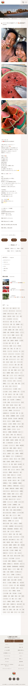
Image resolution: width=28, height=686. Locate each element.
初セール (15, 459)
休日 (16, 321)
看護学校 (21, 507)
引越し (12, 348)
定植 (8, 340)
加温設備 (9, 329)
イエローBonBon (5, 378)
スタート (8, 574)
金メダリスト (10, 577)
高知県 (11, 346)
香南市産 (14, 424)
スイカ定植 (11, 550)
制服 (16, 383)
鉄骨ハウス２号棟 (17, 555)
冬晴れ (12, 542)
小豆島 (11, 510)
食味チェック (13, 475)
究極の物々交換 (15, 485)
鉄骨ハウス (14, 308)
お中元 (6, 386)
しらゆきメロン (5, 459)
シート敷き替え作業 (9, 442)
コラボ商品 (21, 340)
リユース (9, 335)
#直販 (8, 251)
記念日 (10, 337)
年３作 (10, 386)
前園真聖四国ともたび (10, 450)
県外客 (9, 475)
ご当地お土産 (20, 561)
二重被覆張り (15, 504)
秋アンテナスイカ (6, 321)
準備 (21, 367)
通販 (4, 308)
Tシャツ (9, 383)
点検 (4, 362)
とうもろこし (22, 485)
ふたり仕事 (22, 415)
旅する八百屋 (19, 604)
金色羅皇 (12, 461)
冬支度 (17, 415)
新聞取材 (10, 472)
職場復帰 (21, 453)
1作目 (4, 405)
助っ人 (4, 372)
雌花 (22, 413)
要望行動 (4, 528)
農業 (7, 337)
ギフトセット (15, 386)
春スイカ (4, 582)
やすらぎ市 (5, 537)
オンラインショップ (12, 359)
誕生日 (12, 362)
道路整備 (8, 372)
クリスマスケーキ (16, 537)
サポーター (18, 499)
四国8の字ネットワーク (7, 467)
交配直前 (4, 563)
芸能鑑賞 (16, 550)
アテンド (4, 397)
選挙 (19, 504)
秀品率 (13, 493)
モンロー (4, 601)
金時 (18, 364)
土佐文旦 (4, 340)
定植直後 (9, 407)
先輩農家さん (5, 483)
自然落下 (13, 601)
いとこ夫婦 (5, 561)
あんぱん (21, 588)
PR (11, 518)
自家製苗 (4, 502)
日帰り (21, 528)
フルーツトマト (18, 311)
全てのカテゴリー (7, 260)
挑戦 (22, 424)
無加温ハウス (18, 421)
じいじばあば (5, 445)
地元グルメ (10, 394)
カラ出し (10, 391)
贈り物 (23, 612)
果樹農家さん (14, 561)
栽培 (14, 609)
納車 (18, 343)
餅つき (18, 539)
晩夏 (19, 405)
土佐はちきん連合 (15, 467)
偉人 (15, 362)
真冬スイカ (5, 432)
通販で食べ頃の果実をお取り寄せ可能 (9, 224)
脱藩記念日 (8, 456)
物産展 (9, 580)
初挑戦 (15, 370)
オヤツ (16, 598)
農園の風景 (22, 445)
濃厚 (21, 569)
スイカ (7, 308)
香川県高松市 (16, 528)
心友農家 (4, 313)
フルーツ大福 (5, 343)
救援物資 (20, 483)
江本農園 (12, 574)
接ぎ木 (7, 405)
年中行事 (19, 346)
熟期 (9, 469)
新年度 (4, 574)
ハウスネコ (14, 429)
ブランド (15, 612)
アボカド (19, 424)
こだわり (4, 612)
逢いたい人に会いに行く (19, 526)
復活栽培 (9, 493)
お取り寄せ (11, 235)
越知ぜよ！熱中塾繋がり (17, 510)
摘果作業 (16, 340)
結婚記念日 (9, 477)
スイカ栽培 (15, 389)
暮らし (22, 324)
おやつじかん (5, 472)
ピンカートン (5, 534)
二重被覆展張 (13, 415)
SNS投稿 (4, 566)
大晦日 (4, 542)
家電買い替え (16, 547)
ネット (16, 378)
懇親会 (12, 372)
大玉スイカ (6, 262)
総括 (19, 596)
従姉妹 (20, 598)
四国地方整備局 (10, 528)
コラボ (22, 354)
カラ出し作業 (5, 545)
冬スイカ (9, 421)
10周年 (9, 606)
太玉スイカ (14, 477)
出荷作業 (4, 429)
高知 (19, 459)
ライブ (23, 407)
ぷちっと (18, 429)
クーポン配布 (5, 526)
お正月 (21, 542)
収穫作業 (7, 440)
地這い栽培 (22, 582)
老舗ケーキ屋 (5, 539)
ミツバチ (11, 375)
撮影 (19, 383)
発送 (7, 356)
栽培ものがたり (15, 472)
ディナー (15, 375)
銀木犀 (8, 604)
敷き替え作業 (16, 563)
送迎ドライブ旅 (5, 448)
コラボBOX (10, 424)
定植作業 (13, 407)
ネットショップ (10, 502)
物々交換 (9, 480)
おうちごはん (5, 327)
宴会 (23, 370)
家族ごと (9, 569)
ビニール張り (5, 410)
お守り (13, 453)
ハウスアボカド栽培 (20, 512)
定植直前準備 (14, 496)
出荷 (12, 343)
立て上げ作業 (12, 413)
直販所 (20, 534)
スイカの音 (5, 469)
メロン (17, 316)
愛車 (21, 335)
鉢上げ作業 (12, 399)
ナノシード (14, 515)
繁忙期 (4, 375)
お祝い (22, 359)
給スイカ (4, 453)
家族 (16, 313)
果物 (12, 598)
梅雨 (18, 585)
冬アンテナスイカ (6, 324)
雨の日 (20, 467)
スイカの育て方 (9, 319)
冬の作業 (17, 601)
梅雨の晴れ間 (22, 585)
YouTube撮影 (15, 518)
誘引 (4, 547)
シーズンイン (15, 397)
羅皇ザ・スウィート (16, 367)
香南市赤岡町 (15, 432)
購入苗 (22, 402)
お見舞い (9, 426)
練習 (10, 593)
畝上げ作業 (9, 397)
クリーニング (11, 364)
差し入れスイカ (16, 577)
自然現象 (6, 488)
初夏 (15, 364)
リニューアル (10, 351)
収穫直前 (9, 601)
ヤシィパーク (5, 585)
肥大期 (4, 609)
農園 (23, 609)
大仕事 (21, 493)
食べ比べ (4, 475)
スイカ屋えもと (18, 574)
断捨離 (13, 335)
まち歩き (7, 362)
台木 (8, 399)
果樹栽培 (10, 410)
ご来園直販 (5, 596)
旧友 (18, 507)
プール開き (19, 593)
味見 (4, 456)
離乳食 (17, 445)
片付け (19, 389)
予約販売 (20, 523)
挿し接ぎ (11, 405)
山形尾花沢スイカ (6, 413)
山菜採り (10, 609)
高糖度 (18, 569)
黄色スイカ (19, 477)
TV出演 (17, 450)
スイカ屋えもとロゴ (18, 571)
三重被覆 (9, 432)
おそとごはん (19, 337)
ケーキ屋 (22, 537)
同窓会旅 (14, 512)
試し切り (4, 531)
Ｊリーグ (14, 569)
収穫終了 (4, 493)
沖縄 (8, 531)
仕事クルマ (22, 437)
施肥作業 (14, 545)
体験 (17, 394)
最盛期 (12, 596)
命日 (7, 547)
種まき (20, 397)
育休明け (17, 453)
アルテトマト (11, 553)
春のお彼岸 (5, 569)
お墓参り (10, 547)
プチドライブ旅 (19, 362)
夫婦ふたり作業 (5, 550)
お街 (17, 407)
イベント (14, 346)
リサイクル (22, 332)
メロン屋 (4, 402)
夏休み (16, 596)
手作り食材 (14, 593)
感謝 (12, 370)
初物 (10, 515)
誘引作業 (9, 496)
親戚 (7, 359)
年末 (21, 539)
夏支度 (15, 464)
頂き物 (17, 329)
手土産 (10, 483)
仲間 (4, 337)
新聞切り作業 (12, 488)
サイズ (9, 612)
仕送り (23, 555)
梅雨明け (14, 590)
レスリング (5, 577)
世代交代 (17, 332)
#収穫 (22, 248)
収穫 (9, 327)
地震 (18, 545)
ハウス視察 (22, 480)
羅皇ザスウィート (18, 461)
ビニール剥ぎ (5, 391)
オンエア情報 (5, 437)
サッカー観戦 (5, 499)
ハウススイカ (19, 381)
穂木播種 (4, 504)
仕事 (6, 394)
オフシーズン (15, 319)
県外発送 (4, 485)
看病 (18, 480)
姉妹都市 (4, 580)
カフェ (10, 367)
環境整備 (4, 426)
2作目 (11, 523)
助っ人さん (5, 370)
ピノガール (11, 378)
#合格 (18, 248)
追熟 (14, 534)
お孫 (23, 440)
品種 (17, 609)
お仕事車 (4, 348)
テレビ (4, 450)
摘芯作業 (8, 542)
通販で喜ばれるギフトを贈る (7, 221)
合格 (4, 440)
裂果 (4, 442)
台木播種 (15, 502)
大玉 (10, 308)
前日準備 (7, 415)
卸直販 (4, 461)
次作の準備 (19, 580)
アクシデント (5, 464)
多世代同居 (12, 332)
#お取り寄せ (18, 251)
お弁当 (23, 351)
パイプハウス (5, 311)
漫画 (21, 316)
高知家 (22, 356)
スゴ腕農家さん (18, 399)
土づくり (17, 493)
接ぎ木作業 (14, 507)
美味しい (14, 235)
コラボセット (14, 327)
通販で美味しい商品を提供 (6, 228)
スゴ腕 (4, 356)
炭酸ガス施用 (21, 418)
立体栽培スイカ (13, 604)
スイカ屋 (21, 394)
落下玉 (9, 507)
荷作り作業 (20, 518)
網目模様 (20, 378)
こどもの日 (11, 585)
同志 (15, 553)
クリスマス (12, 531)
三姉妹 (4, 571)
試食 (23, 604)
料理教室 (9, 520)
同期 (4, 510)
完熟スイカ (19, 448)
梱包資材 (17, 488)
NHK (15, 434)
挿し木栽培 (13, 588)
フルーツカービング (16, 410)
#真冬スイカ (13, 248)
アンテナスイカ (3, 235)
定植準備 (16, 440)
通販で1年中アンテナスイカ (7, 218)
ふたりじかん (18, 558)
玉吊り (14, 381)
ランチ (18, 359)
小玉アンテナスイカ (6, 491)
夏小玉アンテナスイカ (14, 491)
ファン (20, 313)
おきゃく (19, 370)
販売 (9, 343)
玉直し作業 (5, 507)
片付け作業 (14, 437)
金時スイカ (18, 469)
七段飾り (4, 555)
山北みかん (5, 424)
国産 (17, 426)
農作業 (15, 356)
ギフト (8, 235)
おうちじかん (15, 351)
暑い (18, 391)
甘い (19, 612)
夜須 (12, 464)
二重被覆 (13, 421)
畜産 (11, 321)
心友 (4, 359)
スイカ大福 (10, 537)
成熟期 (11, 448)
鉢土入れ (11, 459)
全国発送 (23, 459)
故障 (13, 329)
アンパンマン (5, 590)
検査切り (14, 448)
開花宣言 (12, 571)
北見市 (22, 577)
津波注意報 (22, 545)
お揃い (13, 383)
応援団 (23, 596)
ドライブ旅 (22, 391)
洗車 (18, 437)
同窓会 (7, 510)
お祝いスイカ (22, 563)
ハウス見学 (19, 475)
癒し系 (12, 555)
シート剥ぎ (16, 442)
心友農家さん (10, 485)
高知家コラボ (5, 553)
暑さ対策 (18, 590)
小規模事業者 (11, 526)
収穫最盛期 (5, 606)
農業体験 (17, 324)
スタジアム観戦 (11, 558)
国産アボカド (18, 531)
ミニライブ (17, 520)
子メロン (4, 477)
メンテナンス (5, 364)
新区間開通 (9, 566)
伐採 (4, 434)
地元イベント (21, 432)
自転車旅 (9, 453)
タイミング (13, 469)
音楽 (20, 407)
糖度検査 (14, 337)
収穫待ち (21, 488)
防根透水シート (10, 563)
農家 (8, 332)
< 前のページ (4, 240)
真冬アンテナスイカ (11, 313)
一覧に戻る (14, 240)
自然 (17, 348)
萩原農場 (14, 582)
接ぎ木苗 (4, 399)
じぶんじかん (5, 558)
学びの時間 (20, 464)
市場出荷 (9, 429)
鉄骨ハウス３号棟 (6, 523)
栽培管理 (4, 407)
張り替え (4, 381)
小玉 (20, 609)
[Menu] (25, 2)
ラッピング (5, 354)
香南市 (19, 515)
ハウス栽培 (5, 329)
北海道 (9, 402)
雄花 (4, 415)
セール (12, 456)
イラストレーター (11, 354)
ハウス (21, 372)
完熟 (17, 534)
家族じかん (17, 542)
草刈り (7, 515)
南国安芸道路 (22, 566)
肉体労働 (14, 391)
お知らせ (7, 434)
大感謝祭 (13, 606)
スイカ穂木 (9, 504)
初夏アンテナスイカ (19, 606)
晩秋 (21, 601)
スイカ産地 (9, 582)
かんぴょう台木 (21, 502)
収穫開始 (21, 491)
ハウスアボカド (5, 598)
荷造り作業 (21, 426)
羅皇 (21, 364)
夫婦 (19, 321)
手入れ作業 (15, 418)
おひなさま (19, 553)
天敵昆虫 (4, 496)
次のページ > (23, 240)
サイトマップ (21, 668)
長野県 (9, 561)
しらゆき (22, 383)
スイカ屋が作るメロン (18, 456)
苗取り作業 (19, 496)
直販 (11, 324)
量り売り (10, 534)
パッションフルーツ (6, 588)
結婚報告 (10, 545)
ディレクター (18, 354)
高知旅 (10, 437)
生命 (8, 348)
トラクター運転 (5, 593)
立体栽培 (4, 332)
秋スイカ (4, 421)
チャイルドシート (12, 445)
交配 (7, 375)
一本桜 (8, 571)
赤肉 (9, 596)
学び (14, 324)
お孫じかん (14, 480)
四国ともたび (19, 434)
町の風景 (8, 461)
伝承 (14, 394)
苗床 (18, 327)
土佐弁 (17, 588)
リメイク (4, 335)
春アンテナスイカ (12, 311)
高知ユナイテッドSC (12, 499)
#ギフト (12, 251)
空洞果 (23, 469)
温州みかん (5, 520)
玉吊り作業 (5, 418)
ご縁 (9, 370)
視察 (17, 413)
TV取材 (12, 434)
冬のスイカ (21, 450)
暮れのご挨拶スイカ (12, 539)
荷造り (11, 356)
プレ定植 (20, 547)
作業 (20, 440)
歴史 (20, 472)
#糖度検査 (7, 248)
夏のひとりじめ (21, 375)
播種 (23, 397)
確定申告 (12, 440)
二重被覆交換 (15, 483)
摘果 (8, 555)
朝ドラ (10, 590)
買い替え (4, 351)
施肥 (4, 515)
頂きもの (16, 405)
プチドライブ (5, 367)
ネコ (18, 308)
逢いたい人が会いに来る (7, 512)
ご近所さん (15, 523)
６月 (15, 585)
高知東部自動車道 (15, 566)
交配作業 (12, 340)
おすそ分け (5, 480)
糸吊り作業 (10, 418)
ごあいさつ (17, 335)
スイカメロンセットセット (7, 389)
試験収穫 (13, 426)
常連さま (4, 316)
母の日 (14, 316)
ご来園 (18, 356)
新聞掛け (4, 383)
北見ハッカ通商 (13, 580)
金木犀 (4, 604)
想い (18, 582)
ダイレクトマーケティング (15, 402)
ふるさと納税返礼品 (6, 518)
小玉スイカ (17, 372)
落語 (20, 550)
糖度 (12, 612)
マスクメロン (10, 381)
